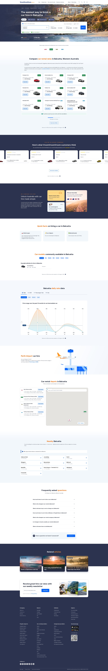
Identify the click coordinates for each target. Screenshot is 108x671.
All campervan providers (58, 644)
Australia (38, 610)
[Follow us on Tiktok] (29, 664)
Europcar (38, 642)
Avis (37, 631)
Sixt (37, 651)
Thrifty (38, 653)
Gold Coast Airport (23, 635)
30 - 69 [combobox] (76, 23)
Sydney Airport (23, 642)
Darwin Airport (22, 633)
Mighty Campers (57, 640)
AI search (52, 19)
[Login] (84, 2)
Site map (21, 669)
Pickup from (25, 26)
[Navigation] (87, 2)
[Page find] (79, 2)
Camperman (56, 629)
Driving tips (73, 612)
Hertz (38, 646)
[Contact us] (82, 2)
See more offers (54, 123)
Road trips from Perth (70, 556)
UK (37, 615)
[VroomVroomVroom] (27, 2)
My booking (73, 2)
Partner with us (23, 615)
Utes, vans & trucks (51, 2)
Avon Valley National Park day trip (50, 556)
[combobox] (33, 28)
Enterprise (39, 640)
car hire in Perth (45, 68)
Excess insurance (74, 613)
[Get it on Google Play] (75, 630)
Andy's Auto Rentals (41, 629)
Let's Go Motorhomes (58, 637)
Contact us (22, 612)
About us (21, 610)
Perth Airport (22, 640)
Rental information (74, 617)
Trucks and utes (57, 612)
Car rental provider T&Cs (42, 656)
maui (55, 638)
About (69, 2)
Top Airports (22, 644)
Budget (38, 635)
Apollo (55, 626)
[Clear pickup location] (47, 27)
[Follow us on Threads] (25, 664)
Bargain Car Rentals (40, 633)
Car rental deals (74, 610)
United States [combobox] (68, 23)
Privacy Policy (34, 593)
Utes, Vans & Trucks (42, 19)
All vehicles (56, 615)
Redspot (38, 649)
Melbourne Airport (23, 638)
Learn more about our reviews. (53, 176)
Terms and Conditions (36, 669)
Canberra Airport (23, 631)
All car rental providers (41, 655)
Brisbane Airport (23, 628)
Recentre (82, 423)
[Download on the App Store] (75, 627)
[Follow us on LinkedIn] (33, 664)
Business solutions (60, 2)
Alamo (38, 626)
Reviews (21, 613)
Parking (55, 613)
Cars (39, 2)
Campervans (44, 2)
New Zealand (39, 613)
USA (38, 617)
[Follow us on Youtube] (31, 664)
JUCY (55, 635)
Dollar (38, 637)
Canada (38, 612)
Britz (55, 628)
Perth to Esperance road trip (26, 556)
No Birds (38, 647)
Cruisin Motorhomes (58, 631)
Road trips (73, 619)
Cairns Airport (22, 629)
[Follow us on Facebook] (21, 664)
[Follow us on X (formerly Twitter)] (27, 664)
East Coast (39, 638)
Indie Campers (57, 633)
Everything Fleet (40, 644)
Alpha (38, 628)
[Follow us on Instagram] (23, 664)
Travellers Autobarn (58, 642)
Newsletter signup (74, 615)
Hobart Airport (22, 637)
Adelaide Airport (23, 626)
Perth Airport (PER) (34, 362)
